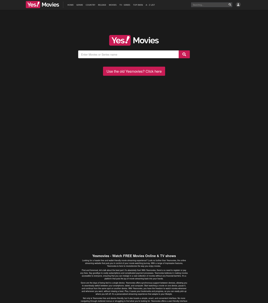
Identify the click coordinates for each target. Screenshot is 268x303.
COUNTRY (90, 5)
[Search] (230, 4)
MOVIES (113, 5)
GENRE (79, 5)
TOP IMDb (138, 5)
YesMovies (42, 4)
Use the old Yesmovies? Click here (134, 71)
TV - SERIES (124, 5)
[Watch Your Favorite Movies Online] (134, 40)
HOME (70, 5)
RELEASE (102, 5)
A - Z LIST (150, 5)
